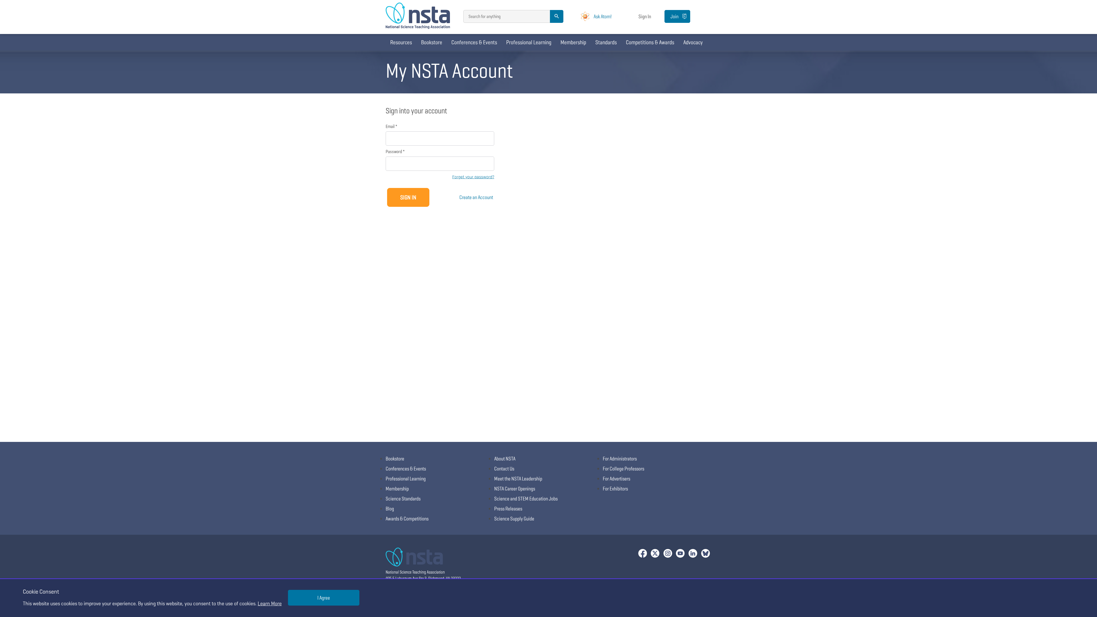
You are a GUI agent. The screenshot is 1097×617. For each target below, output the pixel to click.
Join (674, 16)
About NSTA (504, 458)
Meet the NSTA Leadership (518, 478)
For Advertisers (616, 478)
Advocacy (693, 42)
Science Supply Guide (514, 518)
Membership (573, 42)
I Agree (323, 597)
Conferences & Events (474, 42)
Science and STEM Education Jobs (526, 498)
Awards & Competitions (407, 518)
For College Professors (623, 468)
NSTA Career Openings (514, 488)
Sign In (644, 16)
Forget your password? (473, 177)
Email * (391, 126)
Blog (390, 508)
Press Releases (508, 508)
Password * (395, 152)
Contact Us (504, 468)
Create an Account (476, 197)
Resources (401, 42)
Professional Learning (528, 42)
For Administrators (620, 458)
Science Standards (403, 498)
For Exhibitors (615, 488)
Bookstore (431, 42)
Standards (606, 42)
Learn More (270, 603)
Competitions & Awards (650, 42)
